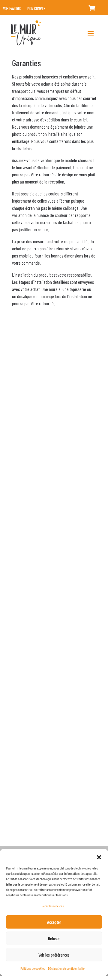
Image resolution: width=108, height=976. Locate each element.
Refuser (54, 938)
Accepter (54, 922)
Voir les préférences (54, 955)
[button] (99, 856)
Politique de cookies (32, 968)
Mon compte (36, 9)
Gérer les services (53, 906)
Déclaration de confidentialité (66, 968)
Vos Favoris (12, 9)
